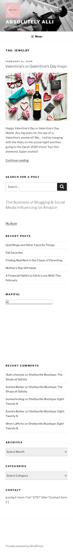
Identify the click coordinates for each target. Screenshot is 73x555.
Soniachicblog (15, 399)
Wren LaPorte (15, 423)
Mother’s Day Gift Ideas (21, 268)
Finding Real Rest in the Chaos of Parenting (34, 260)
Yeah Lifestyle (15, 374)
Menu (38, 36)
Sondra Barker (15, 387)
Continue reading (17, 160)
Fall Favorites (14, 252)
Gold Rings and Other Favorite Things (30, 245)
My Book (11, 223)
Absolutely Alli (30, 22)
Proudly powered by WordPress (24, 546)
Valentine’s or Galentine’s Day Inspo (36, 66)
